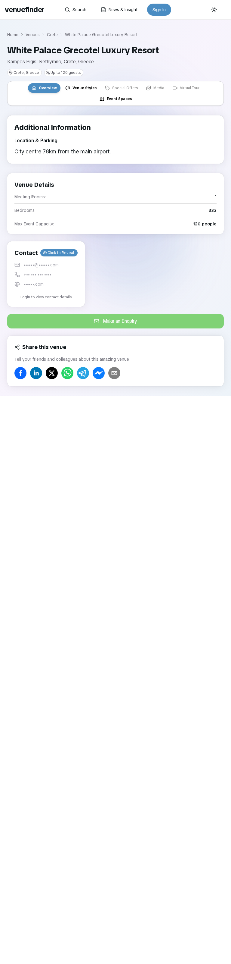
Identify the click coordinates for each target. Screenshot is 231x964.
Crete (52, 34)
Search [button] (79, 9)
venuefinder (24, 9)
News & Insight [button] (123, 9)
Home (12, 34)
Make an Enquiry (120, 321)
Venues (33, 34)
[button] (46, 274)
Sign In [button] (159, 9)
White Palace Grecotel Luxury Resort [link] (101, 34)
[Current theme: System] (214, 10)
